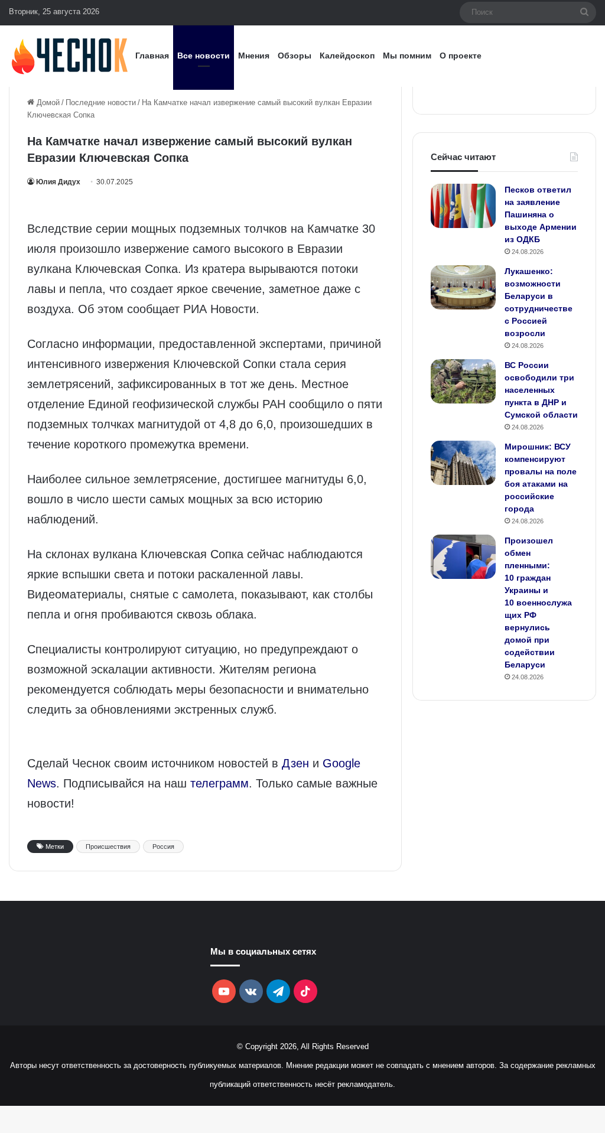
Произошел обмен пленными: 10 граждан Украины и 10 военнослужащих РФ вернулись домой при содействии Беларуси (538, 602)
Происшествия (108, 846)
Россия (163, 846)
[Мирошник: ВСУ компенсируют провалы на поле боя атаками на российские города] (463, 463)
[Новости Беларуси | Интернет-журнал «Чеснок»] (70, 56)
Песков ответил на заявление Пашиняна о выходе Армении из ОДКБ (541, 214)
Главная (152, 55)
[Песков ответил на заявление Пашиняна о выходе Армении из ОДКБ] (463, 206)
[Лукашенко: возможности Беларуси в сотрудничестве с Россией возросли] (463, 287)
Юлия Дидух (58, 182)
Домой (47, 102)
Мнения (253, 55)
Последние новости (101, 102)
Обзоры (294, 55)
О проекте (461, 55)
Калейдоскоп (347, 55)
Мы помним (407, 55)
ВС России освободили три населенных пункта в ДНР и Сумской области (541, 389)
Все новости (203, 55)
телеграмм (219, 783)
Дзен (295, 763)
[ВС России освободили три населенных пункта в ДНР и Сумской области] (463, 381)
